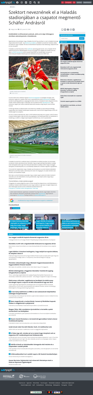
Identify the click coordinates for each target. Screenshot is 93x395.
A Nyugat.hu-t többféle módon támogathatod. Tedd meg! (23, 188)
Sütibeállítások (40, 385)
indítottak (30, 49)
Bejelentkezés (87, 2)
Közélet (13, 7)
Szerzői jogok (44, 383)
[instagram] (22, 2)
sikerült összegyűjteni (34, 97)
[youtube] (30, 2)
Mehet (81, 38)
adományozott (46, 102)
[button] (39, 2)
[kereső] (35, 2)
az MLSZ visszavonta (17, 52)
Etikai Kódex (36, 383)
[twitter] (26, 2)
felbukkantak (46, 99)
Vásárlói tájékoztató (26, 385)
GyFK (33, 385)
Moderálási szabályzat (54, 383)
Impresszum (22, 383)
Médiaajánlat (56, 385)
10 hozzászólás (16, 208)
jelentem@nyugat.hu (40, 195)
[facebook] (17, 2)
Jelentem (79, 2)
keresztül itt (42, 193)
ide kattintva (20, 195)
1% (74, 2)
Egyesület (29, 383)
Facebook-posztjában (30, 43)
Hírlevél (70, 385)
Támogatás (68, 2)
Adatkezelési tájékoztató (68, 383)
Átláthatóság (48, 385)
